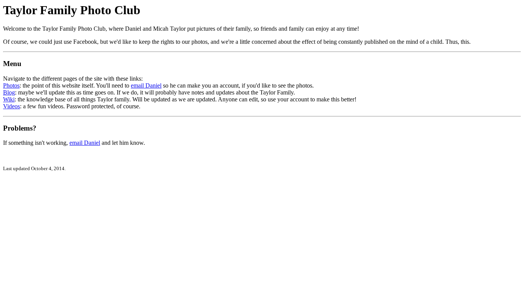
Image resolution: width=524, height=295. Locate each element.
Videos (11, 106)
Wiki (9, 99)
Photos (11, 85)
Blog (9, 92)
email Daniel (146, 85)
